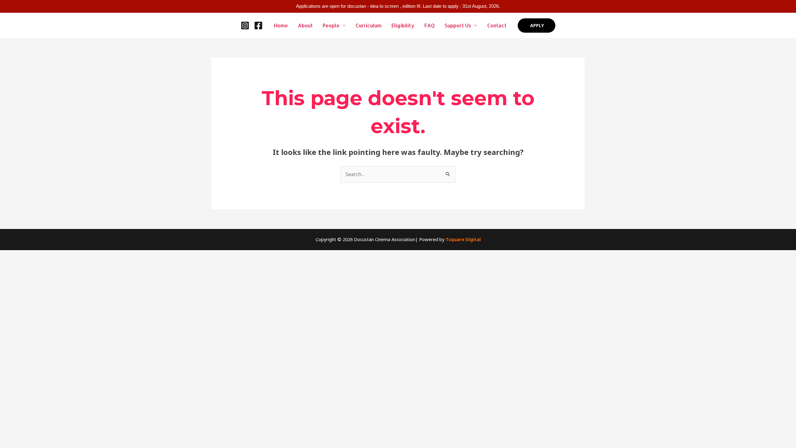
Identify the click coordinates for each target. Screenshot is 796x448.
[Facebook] (258, 25)
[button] (536, 25)
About (305, 25)
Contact (497, 25)
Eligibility (402, 25)
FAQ (429, 25)
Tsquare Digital (463, 239)
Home (281, 25)
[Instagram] (245, 25)
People (331, 25)
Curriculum (369, 25)
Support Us (458, 25)
